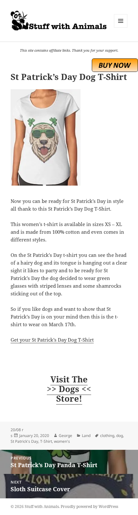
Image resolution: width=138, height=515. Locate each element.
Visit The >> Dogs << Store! (69, 388)
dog (119, 435)
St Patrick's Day (24, 441)
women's (62, 441)
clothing (107, 435)
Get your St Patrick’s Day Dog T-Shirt (52, 339)
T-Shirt (46, 441)
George (65, 435)
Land (86, 435)
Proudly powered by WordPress (89, 506)
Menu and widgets (120, 27)
